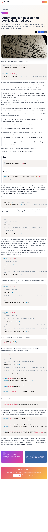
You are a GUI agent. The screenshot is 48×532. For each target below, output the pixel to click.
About (26, 2)
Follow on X (17, 475)
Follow (44, 2)
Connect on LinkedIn (28, 475)
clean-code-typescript (22, 151)
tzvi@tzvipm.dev (22, 444)
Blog (22, 2)
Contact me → (29, 461)
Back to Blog (5, 9)
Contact (31, 2)
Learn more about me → (7, 460)
